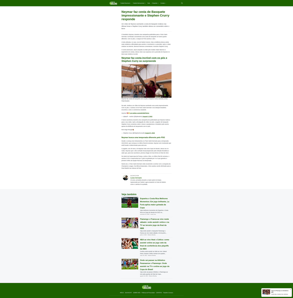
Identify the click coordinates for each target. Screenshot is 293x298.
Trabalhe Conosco (168, 292)
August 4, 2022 (147, 116)
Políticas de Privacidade (148, 292)
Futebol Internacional (138, 3)
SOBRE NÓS (136, 292)
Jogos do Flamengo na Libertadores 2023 (279, 291)
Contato (162, 3)
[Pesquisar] (181, 3)
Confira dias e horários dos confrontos (279, 294)
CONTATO (159, 292)
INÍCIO (122, 292)
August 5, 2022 (150, 133)
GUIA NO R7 (128, 292)
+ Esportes (154, 3)
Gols (148, 3)
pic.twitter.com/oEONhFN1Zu (139, 113)
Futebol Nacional (125, 3)
